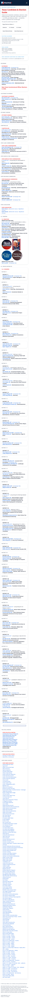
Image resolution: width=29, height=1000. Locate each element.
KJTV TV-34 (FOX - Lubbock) (9, 964)
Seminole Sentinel (7, 902)
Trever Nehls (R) (7, 511)
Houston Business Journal (9, 839)
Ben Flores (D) (5, 148)
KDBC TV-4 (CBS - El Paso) (9, 951)
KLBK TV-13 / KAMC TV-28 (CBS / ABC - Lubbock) (14, 963)
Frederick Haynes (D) (8, 609)
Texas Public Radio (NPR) (8, 975)
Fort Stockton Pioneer (8, 825)
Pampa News (6, 878)
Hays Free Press (6, 836)
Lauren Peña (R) (7, 707)
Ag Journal (5, 766)
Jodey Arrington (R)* (8, 472)
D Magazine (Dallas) (7, 801)
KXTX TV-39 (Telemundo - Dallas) (10, 950)
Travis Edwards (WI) (8, 324)
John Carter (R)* (7, 622)
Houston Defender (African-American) (11, 846)
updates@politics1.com (19, 58)
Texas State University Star (9, 922)
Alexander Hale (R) (7, 345)
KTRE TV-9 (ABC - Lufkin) (8, 966)
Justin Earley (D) (7, 624)
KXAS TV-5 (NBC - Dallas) (8, 943)
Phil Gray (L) (6, 559)
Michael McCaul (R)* (8, 380)
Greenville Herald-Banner (8, 835)
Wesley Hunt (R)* (7, 715)
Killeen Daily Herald (7, 860)
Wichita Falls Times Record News (10, 930)
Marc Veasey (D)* (7, 650)
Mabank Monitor (6, 868)
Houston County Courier (8, 842)
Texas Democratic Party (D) (9, 735)
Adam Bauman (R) (7, 444)
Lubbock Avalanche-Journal (9, 864)
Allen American (6, 768)
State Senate (5, 211)
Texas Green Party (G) (8, 738)
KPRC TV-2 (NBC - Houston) (9, 956)
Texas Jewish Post (7, 918)
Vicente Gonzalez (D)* (8, 665)
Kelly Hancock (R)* (6, 129)
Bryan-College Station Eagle (9, 792)
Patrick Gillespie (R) (8, 654)
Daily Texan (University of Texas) (10, 799)
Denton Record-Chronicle (8, 813)
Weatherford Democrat (8, 927)
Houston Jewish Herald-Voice (9, 850)
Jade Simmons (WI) (6, 236)
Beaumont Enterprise (7, 787)
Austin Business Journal (8, 775)
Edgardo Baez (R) (7, 487)
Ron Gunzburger (15, 19)
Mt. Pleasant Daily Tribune (9, 873)
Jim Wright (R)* (5, 182)
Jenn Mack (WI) (5, 77)
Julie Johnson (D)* (7, 636)
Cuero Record (6, 798)
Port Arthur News (7, 885)
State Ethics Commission (8, 757)
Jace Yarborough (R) (8, 641)
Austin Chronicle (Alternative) (9, 777)
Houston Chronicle (7, 840)
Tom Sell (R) (5, 474)
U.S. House (18, 27)
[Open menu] (26, 2)
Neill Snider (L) (5, 151)
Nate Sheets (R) (5, 163)
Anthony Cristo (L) (6, 104)
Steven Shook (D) (7, 558)
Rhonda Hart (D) (7, 694)
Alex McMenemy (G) (8, 722)
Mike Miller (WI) (6, 80)
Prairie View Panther (7, 887)
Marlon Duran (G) (7, 586)
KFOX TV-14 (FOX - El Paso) (9, 954)
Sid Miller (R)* (5, 160)
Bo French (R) (5, 183)
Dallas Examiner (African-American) (11, 806)
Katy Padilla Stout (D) (8, 528)
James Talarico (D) (6, 224)
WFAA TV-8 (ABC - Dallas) (8, 944)
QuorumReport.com (7, 888)
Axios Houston (6, 837)
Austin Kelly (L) (5, 171)
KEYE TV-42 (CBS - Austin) (8, 939)
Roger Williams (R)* (7, 547)
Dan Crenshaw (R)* (7, 286)
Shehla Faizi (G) (5, 136)
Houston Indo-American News (10, 849)
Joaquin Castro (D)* (7, 486)
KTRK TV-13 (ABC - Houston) (9, 958)
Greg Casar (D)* (7, 679)
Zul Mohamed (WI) (6, 233)
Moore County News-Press (9, 871)
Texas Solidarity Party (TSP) (9, 745)
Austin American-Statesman (9, 774)
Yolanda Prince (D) (7, 277)
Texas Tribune (6, 920)
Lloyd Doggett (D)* (7, 703)
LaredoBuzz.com (6, 861)
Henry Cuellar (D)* (7, 580)
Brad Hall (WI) (5, 237)
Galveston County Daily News (9, 832)
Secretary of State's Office (8, 755)
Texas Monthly (6, 919)
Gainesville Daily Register (8, 830)
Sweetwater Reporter (7, 906)
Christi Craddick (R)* (7, 199)
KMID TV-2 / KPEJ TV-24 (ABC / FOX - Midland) (13, 967)
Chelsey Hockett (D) (8, 323)
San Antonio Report (7, 898)
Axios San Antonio (7, 892)
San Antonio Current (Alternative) (10, 894)
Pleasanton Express (7, 884)
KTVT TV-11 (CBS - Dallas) (8, 946)
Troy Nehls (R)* (6, 509)
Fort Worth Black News (8, 827)
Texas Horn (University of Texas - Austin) (12, 916)
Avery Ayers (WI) (6, 230)
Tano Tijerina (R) (7, 581)
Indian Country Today (8, 857)
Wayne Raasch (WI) (7, 571)
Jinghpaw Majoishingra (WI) (9, 78)
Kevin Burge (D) (7, 540)
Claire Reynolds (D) (7, 395)
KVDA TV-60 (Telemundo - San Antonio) (12, 973)
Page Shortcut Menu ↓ (8, 24)
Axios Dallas (5, 804)
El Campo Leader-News (8, 818)
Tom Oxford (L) (5, 122)
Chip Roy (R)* (6, 495)
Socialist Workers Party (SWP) (10, 743)
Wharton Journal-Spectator (9, 929)
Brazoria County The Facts (9, 788)
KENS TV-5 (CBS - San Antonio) (10, 970)
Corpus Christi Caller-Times (9, 795)
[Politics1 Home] (6, 2)
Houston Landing (7, 851)
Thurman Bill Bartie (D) (8, 423)
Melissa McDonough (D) (8, 719)
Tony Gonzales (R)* (7, 524)
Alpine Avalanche (7, 770)
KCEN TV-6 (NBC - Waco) (8, 974)
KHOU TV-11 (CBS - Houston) (9, 957)
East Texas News (6, 816)
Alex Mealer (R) (6, 371)
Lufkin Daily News (7, 867)
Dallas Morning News (8, 809)
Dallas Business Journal (8, 805)
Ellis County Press (7, 822)
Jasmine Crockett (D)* (8, 606)
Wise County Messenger (8, 933)
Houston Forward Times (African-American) (13, 847)
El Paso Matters (6, 819)
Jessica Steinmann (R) (8, 355)
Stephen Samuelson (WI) (8, 83)
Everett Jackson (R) (7, 612)
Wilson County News (7, 932)
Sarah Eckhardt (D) (6, 134)
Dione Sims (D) (6, 549)
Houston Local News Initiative (9, 853)
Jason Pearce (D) (7, 312)
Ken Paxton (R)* (6, 116)
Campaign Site (14, 67)
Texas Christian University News (10, 915)
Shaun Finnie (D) (7, 292)
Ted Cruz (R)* (5, 263)
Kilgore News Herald (7, 858)
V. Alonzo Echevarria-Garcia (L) (9, 138)
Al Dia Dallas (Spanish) (8, 802)
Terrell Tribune (6, 909)
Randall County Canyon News (9, 889)
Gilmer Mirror (6, 833)
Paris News (5, 880)
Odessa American (7, 877)
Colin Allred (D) (6, 652)
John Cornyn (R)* (6, 222)
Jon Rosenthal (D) (6, 187)
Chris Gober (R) (6, 382)
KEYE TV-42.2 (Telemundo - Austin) (11, 940)
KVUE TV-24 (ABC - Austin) (9, 936)
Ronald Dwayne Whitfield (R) (10, 463)
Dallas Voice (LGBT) (7, 812)
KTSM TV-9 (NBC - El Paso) (9, 953)
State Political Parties (7, 31)
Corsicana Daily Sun (7, 796)
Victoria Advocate (7, 925)
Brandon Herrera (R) (8, 525)
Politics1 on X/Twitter (5, 996)
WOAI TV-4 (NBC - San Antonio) (10, 968)
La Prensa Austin (6, 781)
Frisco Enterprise (6, 826)
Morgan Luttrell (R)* (8, 354)
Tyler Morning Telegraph (8, 923)
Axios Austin (5, 780)
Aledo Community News (8, 767)
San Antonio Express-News (9, 895)
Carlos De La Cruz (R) (8, 684)
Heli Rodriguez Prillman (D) (9, 404)
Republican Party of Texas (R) (10, 742)
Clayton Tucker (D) (6, 166)
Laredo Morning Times (8, 863)
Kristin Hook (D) (7, 500)
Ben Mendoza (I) (7, 529)
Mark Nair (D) (6, 413)
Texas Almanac (6, 913)
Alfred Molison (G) (6, 168)
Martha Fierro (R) (7, 596)
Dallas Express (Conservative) (9, 808)
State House (5, 208)
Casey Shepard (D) (7, 453)
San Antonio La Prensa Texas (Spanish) (11, 897)
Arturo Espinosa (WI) (7, 107)
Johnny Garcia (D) (7, 682)
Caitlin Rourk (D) (7, 385)
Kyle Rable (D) (6, 477)
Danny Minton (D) (7, 335)
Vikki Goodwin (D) (6, 99)
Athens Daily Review (7, 773)
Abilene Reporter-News (8, 764)
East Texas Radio (6, 977)
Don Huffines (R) (6, 131)
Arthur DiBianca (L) (6, 190)
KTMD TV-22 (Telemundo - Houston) (11, 960)
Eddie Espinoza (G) (7, 668)
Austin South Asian (7, 782)
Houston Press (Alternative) (9, 854)
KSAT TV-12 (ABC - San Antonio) (10, 971)
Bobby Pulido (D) (7, 434)
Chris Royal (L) (6, 670)
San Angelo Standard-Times (9, 891)
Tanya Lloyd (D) (6, 569)
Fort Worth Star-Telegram (8, 829)
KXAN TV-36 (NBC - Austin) (9, 937)
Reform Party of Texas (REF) (9, 741)
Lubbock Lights (6, 866)
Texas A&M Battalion (7, 912)
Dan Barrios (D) (6, 638)
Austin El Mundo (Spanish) (9, 778)
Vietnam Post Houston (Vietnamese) (11, 856)
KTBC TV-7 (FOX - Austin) (8, 935)
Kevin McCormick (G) (7, 102)
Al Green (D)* (6, 367)
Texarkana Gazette (7, 911)
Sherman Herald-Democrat (9, 904)
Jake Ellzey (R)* (6, 333)
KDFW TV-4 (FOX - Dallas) (8, 942)
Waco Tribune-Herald (7, 926)
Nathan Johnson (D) (7, 120)
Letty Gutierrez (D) (7, 369)
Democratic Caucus (13, 208)
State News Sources (18, 31)
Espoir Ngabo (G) (7, 346)
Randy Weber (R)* (7, 422)
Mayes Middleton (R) (7, 118)
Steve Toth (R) (6, 289)
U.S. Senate (11, 27)
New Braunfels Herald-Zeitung (10, 875)
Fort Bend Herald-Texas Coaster (10, 823)
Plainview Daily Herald (8, 881)
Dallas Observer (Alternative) (9, 811)
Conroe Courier (6, 794)
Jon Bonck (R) (6, 718)
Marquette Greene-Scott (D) (10, 515)
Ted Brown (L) (5, 227)
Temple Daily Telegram (8, 908)
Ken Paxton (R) (5, 223)
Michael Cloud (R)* (7, 568)
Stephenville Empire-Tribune (9, 905)
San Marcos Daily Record (8, 899)
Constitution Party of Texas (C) (10, 734)
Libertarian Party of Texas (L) (10, 739)
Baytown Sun (6, 785)
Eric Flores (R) (6, 666)
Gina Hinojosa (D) (6, 69)
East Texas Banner (7, 815)
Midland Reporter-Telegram (9, 870)
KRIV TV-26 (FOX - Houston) (9, 961)
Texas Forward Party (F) (8, 736)
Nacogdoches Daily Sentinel (9, 874)
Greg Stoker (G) (6, 627)
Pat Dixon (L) (5, 71)
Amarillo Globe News (7, 771)
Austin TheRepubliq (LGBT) (9, 784)
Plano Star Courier (7, 882)
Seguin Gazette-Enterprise (9, 901)
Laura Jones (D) (6, 358)
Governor (5, 27)
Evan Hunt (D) (6, 302)
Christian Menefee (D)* (8, 461)
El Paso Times (6, 820)
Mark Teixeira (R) (7, 497)
